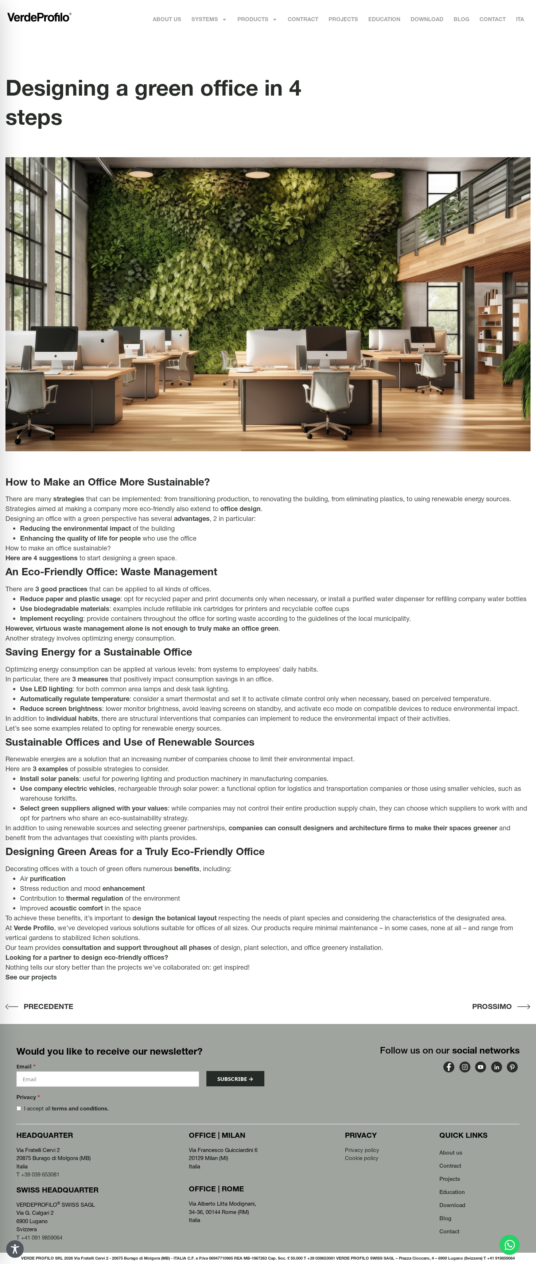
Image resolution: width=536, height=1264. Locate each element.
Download (427, 19)
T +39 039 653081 (37, 1174)
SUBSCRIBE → (235, 1078)
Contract (303, 19)
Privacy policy (362, 1150)
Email (25, 1066)
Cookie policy (361, 1158)
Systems (204, 19)
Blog (461, 19)
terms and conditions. (80, 1108)
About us (167, 19)
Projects (343, 19)
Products (252, 19)
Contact (492, 19)
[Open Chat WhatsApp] (510, 1245)
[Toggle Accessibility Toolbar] (14, 1249)
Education (384, 19)
